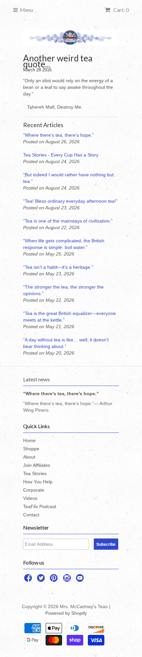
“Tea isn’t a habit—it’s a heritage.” (58, 267)
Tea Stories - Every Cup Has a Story (60, 154)
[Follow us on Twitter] (42, 580)
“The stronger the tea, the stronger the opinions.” (63, 290)
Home (29, 440)
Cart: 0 (120, 10)
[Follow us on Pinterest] (55, 580)
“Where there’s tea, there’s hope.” (58, 135)
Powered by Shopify (66, 613)
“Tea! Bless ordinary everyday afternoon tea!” (70, 201)
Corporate (33, 490)
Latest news (36, 379)
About (29, 457)
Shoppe (31, 448)
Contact (31, 514)
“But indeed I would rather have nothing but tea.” (68, 178)
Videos (30, 498)
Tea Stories (35, 473)
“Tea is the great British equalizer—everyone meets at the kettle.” (69, 317)
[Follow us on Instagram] (68, 580)
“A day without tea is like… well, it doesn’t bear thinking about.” (66, 343)
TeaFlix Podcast (39, 506)
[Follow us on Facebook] (29, 580)
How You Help (38, 481)
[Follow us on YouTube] (81, 580)
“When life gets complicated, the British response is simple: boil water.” (63, 244)
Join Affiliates (36, 465)
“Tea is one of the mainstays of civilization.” (68, 221)
